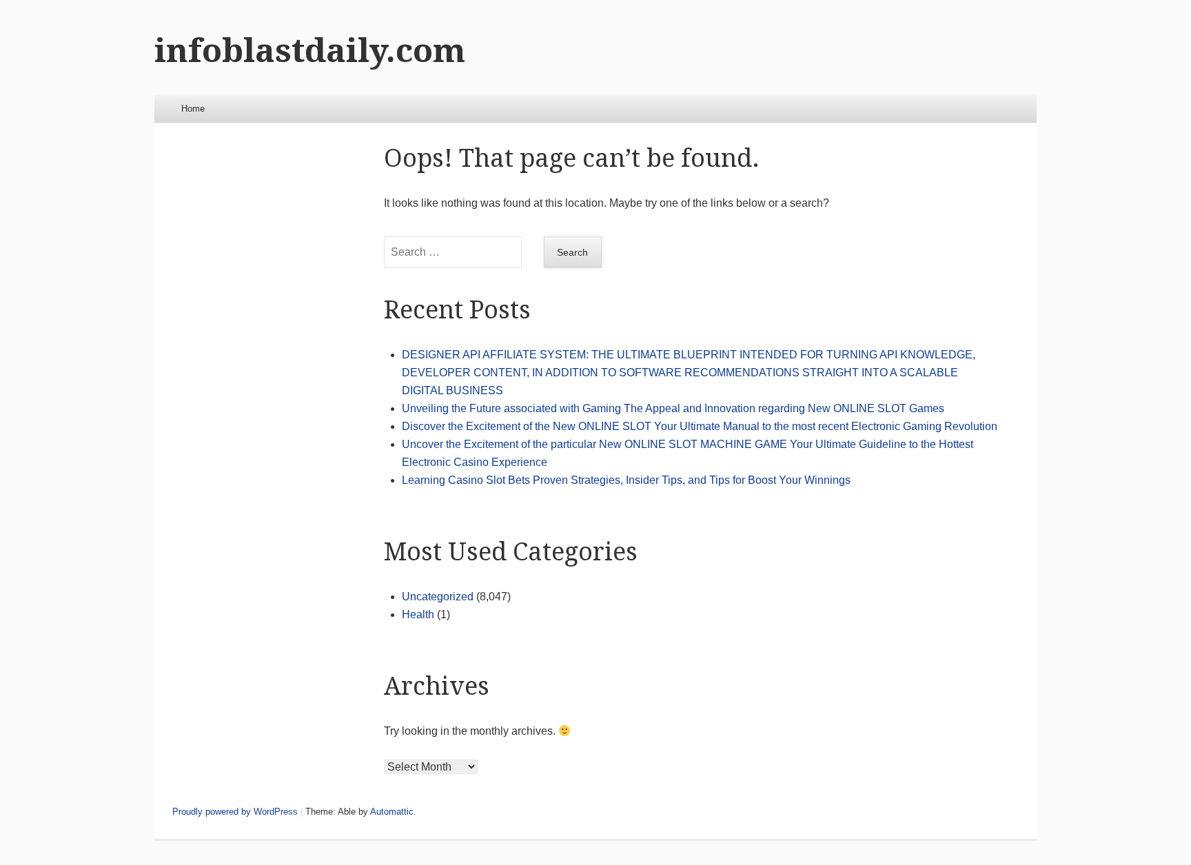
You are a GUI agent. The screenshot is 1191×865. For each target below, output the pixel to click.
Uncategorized (438, 596)
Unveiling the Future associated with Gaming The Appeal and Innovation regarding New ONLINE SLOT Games (673, 408)
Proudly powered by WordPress (235, 811)
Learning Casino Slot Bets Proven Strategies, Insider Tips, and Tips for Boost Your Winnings (626, 480)
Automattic (392, 811)
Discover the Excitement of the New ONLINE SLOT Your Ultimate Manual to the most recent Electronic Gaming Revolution (699, 426)
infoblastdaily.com (309, 50)
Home (193, 108)
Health (418, 614)
